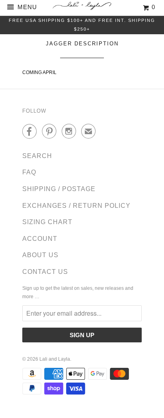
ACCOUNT (39, 238)
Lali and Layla (54, 359)
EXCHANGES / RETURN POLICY (76, 205)
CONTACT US (45, 271)
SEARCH (37, 155)
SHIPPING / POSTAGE (59, 189)
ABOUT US (40, 255)
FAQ (29, 172)
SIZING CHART (47, 222)
